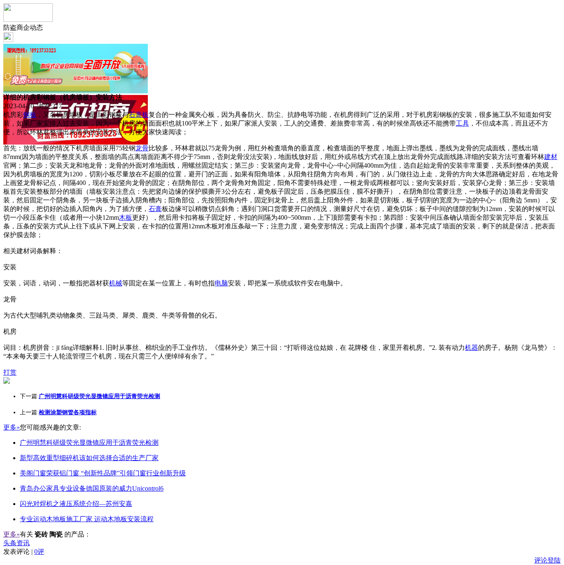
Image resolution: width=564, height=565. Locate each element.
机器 (471, 347)
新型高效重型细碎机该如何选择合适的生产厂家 (89, 457)
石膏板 (139, 114)
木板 (125, 217)
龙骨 (142, 148)
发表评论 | (23, 551)
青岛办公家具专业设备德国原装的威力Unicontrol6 (92, 488)
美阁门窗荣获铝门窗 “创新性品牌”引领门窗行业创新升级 (103, 473)
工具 (462, 123)
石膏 (155, 208)
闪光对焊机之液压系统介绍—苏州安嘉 (76, 503)
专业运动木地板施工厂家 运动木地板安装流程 (87, 518)
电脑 (221, 283)
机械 (115, 283)
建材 (550, 156)
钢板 (29, 114)
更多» (11, 427)
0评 (39, 551)
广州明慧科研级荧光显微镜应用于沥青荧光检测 (89, 442)
